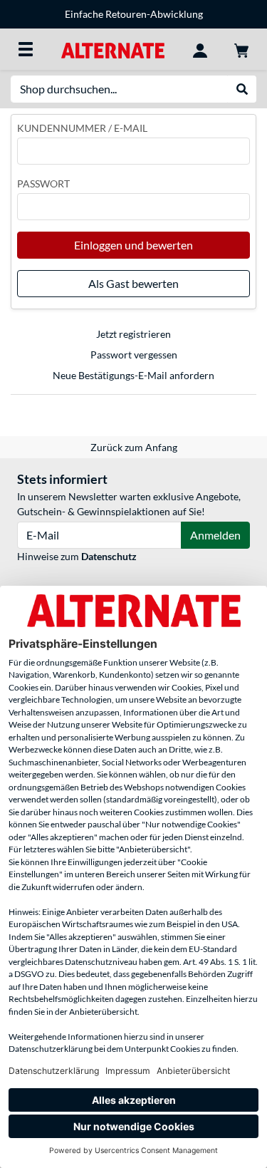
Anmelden (215, 535)
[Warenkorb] (241, 49)
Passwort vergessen (133, 354)
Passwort (43, 183)
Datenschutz (109, 556)
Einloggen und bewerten (133, 245)
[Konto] (200, 49)
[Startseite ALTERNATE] (112, 49)
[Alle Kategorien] (26, 49)
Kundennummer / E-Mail (82, 128)
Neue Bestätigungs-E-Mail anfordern (133, 375)
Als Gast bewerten (133, 283)
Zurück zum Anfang (133, 447)
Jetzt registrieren (133, 334)
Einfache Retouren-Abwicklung (134, 14)
